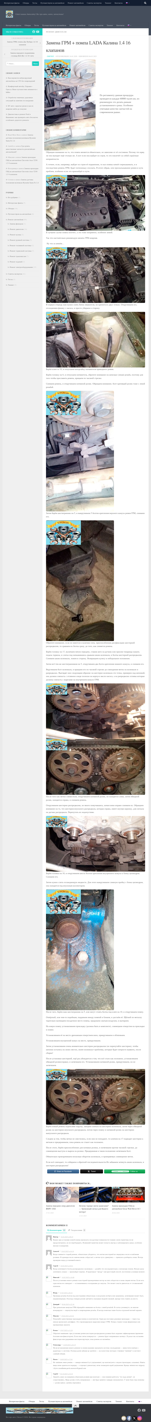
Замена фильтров (16, 224)
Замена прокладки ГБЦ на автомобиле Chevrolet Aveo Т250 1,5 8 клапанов (21, 160)
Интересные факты (11, 3)
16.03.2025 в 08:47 (67, 1237)
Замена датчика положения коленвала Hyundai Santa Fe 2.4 (21, 138)
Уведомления (78, 1230)
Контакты (119, 3)
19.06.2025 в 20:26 (67, 1316)
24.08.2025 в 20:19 (69, 1345)
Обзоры (26, 3)
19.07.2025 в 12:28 (66, 1330)
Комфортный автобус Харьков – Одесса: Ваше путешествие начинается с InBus (22, 89)
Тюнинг (108, 3)
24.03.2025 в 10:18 (67, 1251)
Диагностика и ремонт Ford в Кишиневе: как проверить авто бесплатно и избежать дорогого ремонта (22, 117)
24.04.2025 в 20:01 (67, 1266)
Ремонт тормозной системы (20, 251)
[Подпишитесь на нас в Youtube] (37, 31)
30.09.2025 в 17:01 (66, 1359)
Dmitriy (50, 56)
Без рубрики (13, 197)
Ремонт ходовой (16, 261)
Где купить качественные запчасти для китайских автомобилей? (20, 149)
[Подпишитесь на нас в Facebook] (33, 31)
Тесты (34, 3)
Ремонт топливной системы (20, 245)
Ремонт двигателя (56, 31)
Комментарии (57, 1230)
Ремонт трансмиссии (18, 256)
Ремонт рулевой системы (19, 240)
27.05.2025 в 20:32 (66, 1293)
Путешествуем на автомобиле (52, 3)
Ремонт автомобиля (76, 3)
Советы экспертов (94, 3)
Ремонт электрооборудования (21, 267)
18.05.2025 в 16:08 (68, 1277)
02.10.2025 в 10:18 (66, 1374)
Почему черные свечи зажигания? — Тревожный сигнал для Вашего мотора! (94, 1208)
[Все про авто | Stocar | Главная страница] (9, 14)
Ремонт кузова (15, 234)
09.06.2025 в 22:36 (68, 1304)
